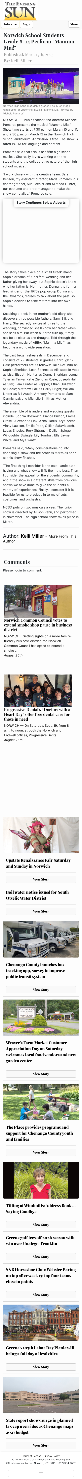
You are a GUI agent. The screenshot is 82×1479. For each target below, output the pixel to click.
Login (26, 24)
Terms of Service (31, 1455)
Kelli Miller (33, 536)
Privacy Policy (52, 1455)
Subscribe (10, 24)
